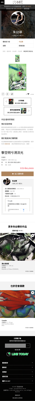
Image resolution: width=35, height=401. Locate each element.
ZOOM (32, 94)
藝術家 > (9, 51)
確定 (23, 210)
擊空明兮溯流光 (28, 51)
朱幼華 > (15, 51)
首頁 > (5, 51)
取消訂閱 (17, 349)
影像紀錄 (22, 46)
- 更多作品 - (18, 230)
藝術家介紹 (6, 41)
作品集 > (20, 51)
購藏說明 (17, 395)
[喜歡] (32, 235)
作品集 (21, 41)
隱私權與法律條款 (17, 398)
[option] (17, 58)
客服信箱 (7, 144)
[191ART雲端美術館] (17, 2)
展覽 (4, 46)
